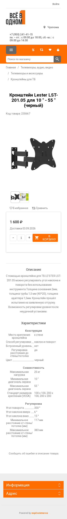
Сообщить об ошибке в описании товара (33, 453)
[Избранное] (50, 49)
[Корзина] (58, 49)
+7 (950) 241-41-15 (21, 34)
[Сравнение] (41, 49)
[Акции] (33, 49)
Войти (55, 4)
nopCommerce (39, 513)
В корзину (49, 238)
